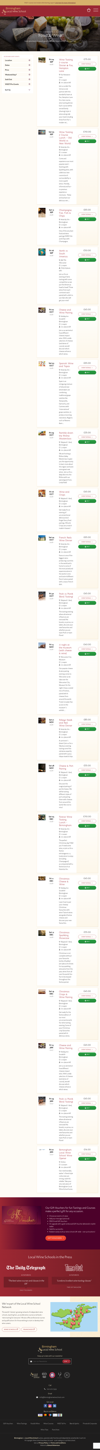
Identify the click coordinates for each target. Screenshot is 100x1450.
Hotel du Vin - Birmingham (65, 148)
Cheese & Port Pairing (66, 767)
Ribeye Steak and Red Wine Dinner (65, 723)
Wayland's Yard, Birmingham (65, 443)
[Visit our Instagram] (50, 1405)
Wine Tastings (22, 1423)
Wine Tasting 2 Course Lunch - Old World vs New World (66, 138)
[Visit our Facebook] (45, 1405)
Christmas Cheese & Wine (64, 881)
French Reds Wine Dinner (65, 539)
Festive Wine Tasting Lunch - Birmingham (65, 821)
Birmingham (18, 1438)
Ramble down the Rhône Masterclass (66, 435)
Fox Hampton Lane (64, 76)
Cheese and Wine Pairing (65, 311)
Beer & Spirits (74, 1423)
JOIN (65, 1361)
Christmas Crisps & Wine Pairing (65, 994)
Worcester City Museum (65, 658)
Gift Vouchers (55, 1238)
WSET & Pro (61, 1423)
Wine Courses (48, 1423)
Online (63, 1162)
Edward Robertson (53, 1445)
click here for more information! (65, 3)
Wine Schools (10, 1329)
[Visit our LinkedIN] (54, 1405)
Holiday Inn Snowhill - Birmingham (64, 319)
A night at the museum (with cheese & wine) (65, 649)
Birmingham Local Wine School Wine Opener (65, 1154)
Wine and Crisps (64, 493)
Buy (88, 68)
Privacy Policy (43, 1443)
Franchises (28, 1329)
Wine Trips (44, 1430)
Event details (87, 64)
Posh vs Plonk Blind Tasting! (66, 595)
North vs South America (63, 253)
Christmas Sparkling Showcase (64, 935)
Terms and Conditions (58, 1443)
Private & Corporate (90, 1423)
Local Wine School (31, 1438)
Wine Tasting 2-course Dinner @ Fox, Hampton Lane (66, 65)
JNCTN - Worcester (63, 261)
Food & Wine (35, 1423)
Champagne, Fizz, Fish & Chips (65, 213)
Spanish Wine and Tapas (66, 365)
